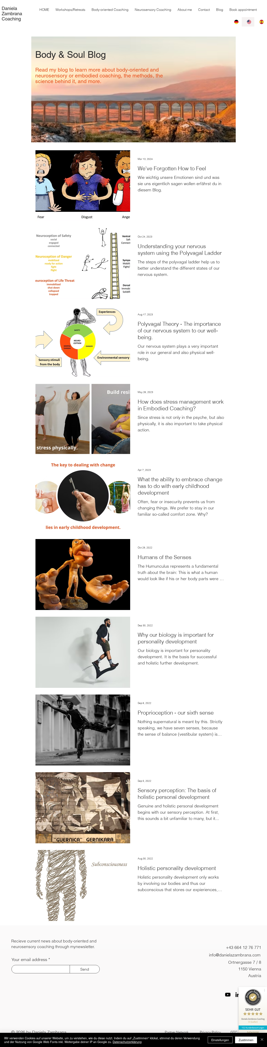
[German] (235, 22)
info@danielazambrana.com (235, 954)
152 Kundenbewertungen (253, 1027)
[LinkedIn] (237, 994)
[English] (248, 22)
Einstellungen (220, 1040)
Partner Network (177, 1032)
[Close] (261, 1040)
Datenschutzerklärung (127, 1042)
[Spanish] (260, 22)
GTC (233, 1032)
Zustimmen (246, 1040)
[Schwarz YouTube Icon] (227, 994)
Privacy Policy (210, 1032)
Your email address (29, 959)
